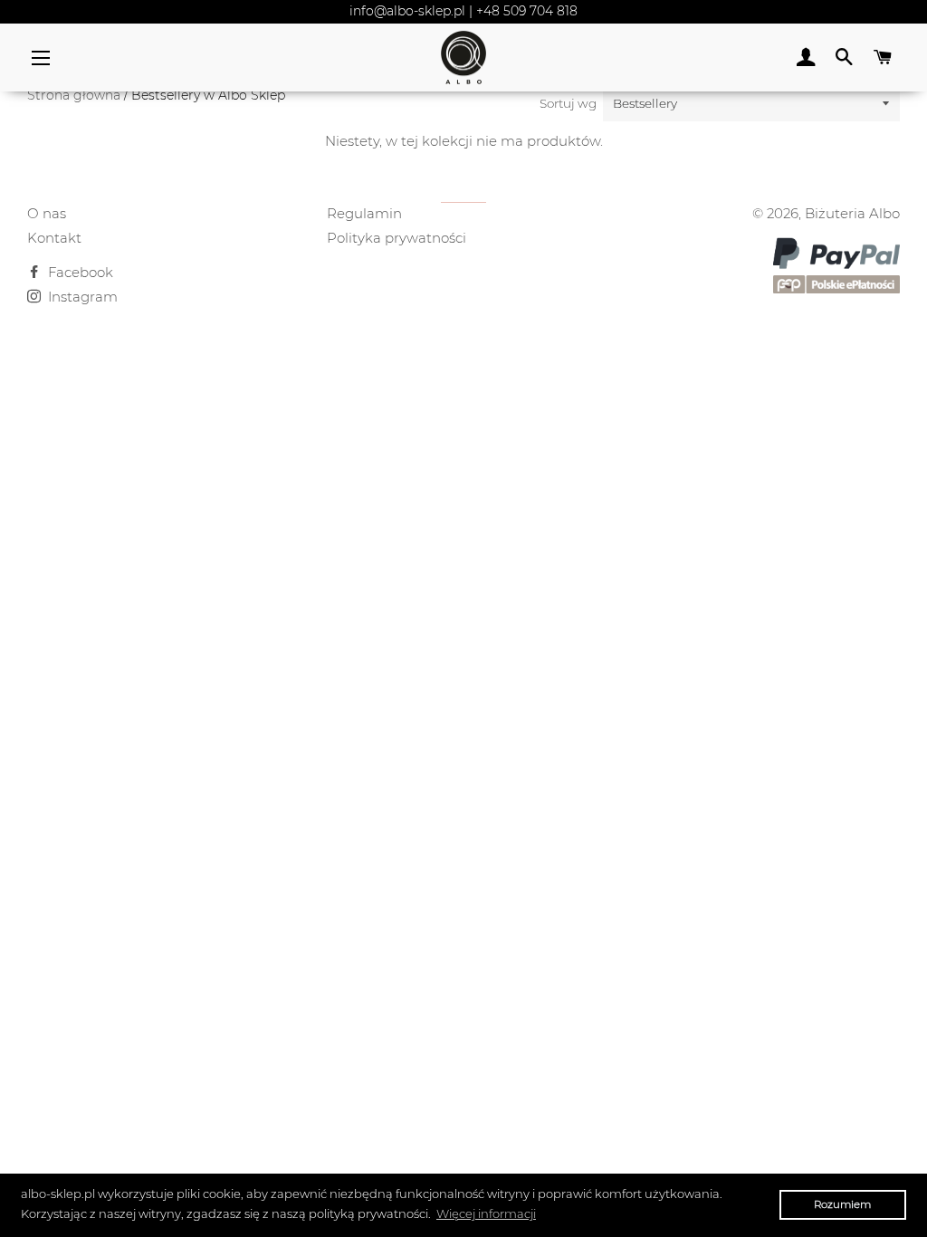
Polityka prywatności (396, 237)
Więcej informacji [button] (486, 1213)
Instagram (81, 296)
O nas (46, 213)
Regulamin (364, 213)
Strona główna (73, 95)
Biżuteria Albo (852, 213)
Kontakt (54, 237)
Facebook (78, 272)
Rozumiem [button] (842, 1204)
